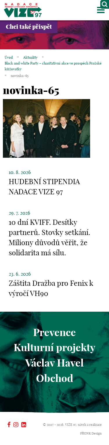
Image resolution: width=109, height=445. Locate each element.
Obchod (54, 378)
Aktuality (30, 57)
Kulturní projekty (54, 347)
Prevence (54, 332)
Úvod (9, 57)
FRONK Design (91, 433)
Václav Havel (54, 362)
